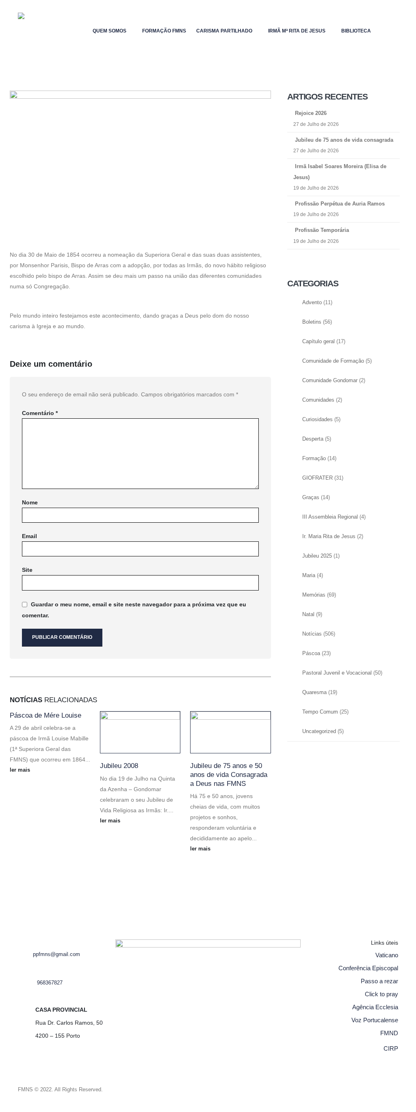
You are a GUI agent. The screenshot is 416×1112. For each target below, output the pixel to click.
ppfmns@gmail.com (56, 954)
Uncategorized (319, 731)
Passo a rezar (379, 981)
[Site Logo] (34, 31)
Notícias (312, 634)
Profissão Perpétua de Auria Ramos (340, 204)
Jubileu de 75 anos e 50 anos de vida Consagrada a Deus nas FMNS (228, 774)
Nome (30, 502)
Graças (310, 497)
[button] (392, 29)
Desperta (312, 439)
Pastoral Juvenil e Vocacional (337, 673)
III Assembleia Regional (330, 517)
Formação (314, 458)
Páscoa (311, 653)
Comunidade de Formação (333, 361)
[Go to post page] (140, 732)
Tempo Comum (320, 712)
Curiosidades (317, 419)
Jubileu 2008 (119, 766)
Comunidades (318, 400)
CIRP (391, 1048)
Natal (308, 614)
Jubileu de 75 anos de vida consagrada (344, 140)
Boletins (311, 322)
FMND (389, 1033)
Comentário (40, 413)
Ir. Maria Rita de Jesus (328, 536)
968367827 (50, 983)
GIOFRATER (317, 478)
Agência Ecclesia (375, 1007)
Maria (308, 575)
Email (29, 536)
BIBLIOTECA (356, 31)
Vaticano (386, 955)
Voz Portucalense (374, 1020)
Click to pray (381, 994)
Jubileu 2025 (317, 556)
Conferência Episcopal (368, 968)
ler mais (21, 770)
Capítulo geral (318, 341)
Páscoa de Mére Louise (45, 715)
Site (27, 570)
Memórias (313, 595)
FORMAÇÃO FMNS (164, 31)
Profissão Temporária (322, 230)
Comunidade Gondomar (330, 380)
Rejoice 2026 (311, 113)
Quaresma (314, 692)
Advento (312, 302)
